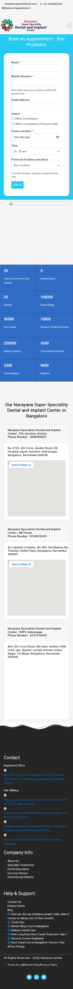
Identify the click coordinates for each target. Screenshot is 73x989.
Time (14, 145)
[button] (69, 25)
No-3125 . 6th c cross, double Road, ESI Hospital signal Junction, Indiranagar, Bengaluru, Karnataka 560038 (34, 779)
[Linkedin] (43, 977)
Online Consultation (26, 118)
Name (15, 62)
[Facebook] (29, 977)
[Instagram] (36, 977)
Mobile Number (21, 76)
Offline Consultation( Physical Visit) (36, 124)
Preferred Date (21, 131)
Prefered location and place (29, 159)
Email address (20, 100)
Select (15, 113)
